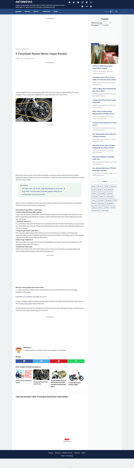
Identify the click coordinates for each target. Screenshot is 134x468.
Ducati (94, 189)
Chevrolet (113, 186)
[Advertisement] (50, 32)
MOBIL (56, 11)
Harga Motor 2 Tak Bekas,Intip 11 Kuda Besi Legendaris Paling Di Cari (42, 191)
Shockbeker (110, 203)
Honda (94, 193)
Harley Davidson (108, 189)
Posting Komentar (29, 58)
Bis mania (100, 186)
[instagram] (82, 2)
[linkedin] (86, 2)
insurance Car (96, 210)
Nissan (94, 203)
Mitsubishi (108, 200)
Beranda (18, 11)
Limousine (100, 200)
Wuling (106, 207)
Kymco (102, 196)
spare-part (105, 210)
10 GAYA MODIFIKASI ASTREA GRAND (74, 383)
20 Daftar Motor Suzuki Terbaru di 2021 (33, 194)
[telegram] (86, 6)
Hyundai (109, 193)
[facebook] (69, 2)
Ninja (115, 200)
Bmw (106, 186)
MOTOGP (27, 11)
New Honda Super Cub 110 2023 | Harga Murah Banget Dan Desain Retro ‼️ (43, 188)
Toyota (100, 207)
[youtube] (78, 2)
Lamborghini (109, 196)
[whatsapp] (76, 361)
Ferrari (100, 189)
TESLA (94, 207)
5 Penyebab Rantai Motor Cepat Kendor (40, 383)
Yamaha (112, 207)
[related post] (24, 374)
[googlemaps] (82, 6)
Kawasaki (95, 196)
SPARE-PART (46, 11)
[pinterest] (91, 6)
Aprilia (94, 186)
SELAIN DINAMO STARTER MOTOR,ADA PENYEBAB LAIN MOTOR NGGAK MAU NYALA (58, 383)
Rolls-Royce (101, 203)
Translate (106, 25)
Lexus (93, 200)
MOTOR (36, 11)
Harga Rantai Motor (26, 303)
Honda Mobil (101, 193)
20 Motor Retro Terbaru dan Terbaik (24, 381)
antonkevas (24, 1)
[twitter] (74, 2)
